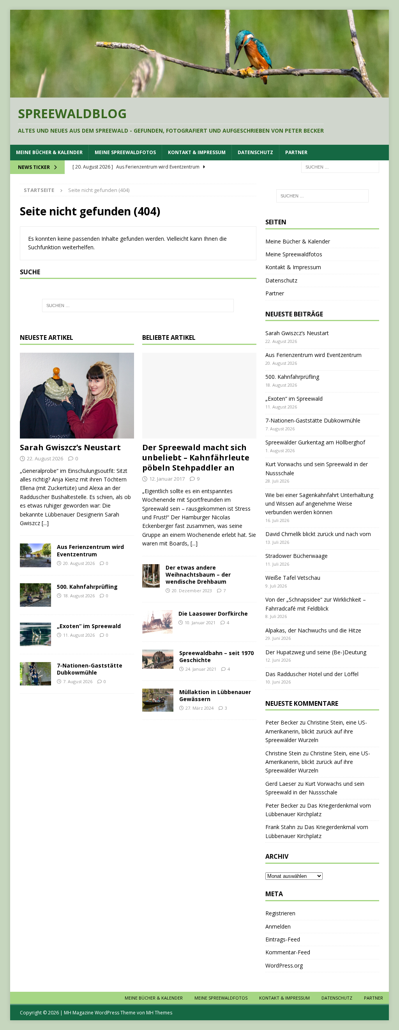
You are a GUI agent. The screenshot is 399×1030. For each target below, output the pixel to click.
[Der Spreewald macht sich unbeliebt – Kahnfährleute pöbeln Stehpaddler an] (199, 396)
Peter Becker (281, 722)
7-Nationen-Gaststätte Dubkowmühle (89, 669)
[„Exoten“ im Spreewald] (35, 634)
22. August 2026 (45, 458)
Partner (296, 152)
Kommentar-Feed (287, 952)
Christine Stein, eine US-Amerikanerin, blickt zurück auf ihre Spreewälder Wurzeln (316, 731)
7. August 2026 (77, 681)
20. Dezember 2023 (192, 590)
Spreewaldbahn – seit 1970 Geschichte (216, 656)
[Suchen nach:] (340, 166)
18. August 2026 (79, 595)
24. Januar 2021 (200, 669)
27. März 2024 (199, 708)
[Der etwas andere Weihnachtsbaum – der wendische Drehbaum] (151, 576)
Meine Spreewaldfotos (125, 152)
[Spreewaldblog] (199, 93)
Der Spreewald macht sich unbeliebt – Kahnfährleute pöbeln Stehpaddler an (195, 457)
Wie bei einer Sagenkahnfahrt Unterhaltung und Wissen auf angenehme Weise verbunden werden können (319, 503)
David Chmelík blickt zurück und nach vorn (318, 534)
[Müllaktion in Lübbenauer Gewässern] (157, 700)
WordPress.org (284, 965)
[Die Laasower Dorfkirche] (157, 622)
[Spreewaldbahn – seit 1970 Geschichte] (157, 659)
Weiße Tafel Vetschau (292, 577)
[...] (45, 523)
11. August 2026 (79, 635)
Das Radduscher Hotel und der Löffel (311, 674)
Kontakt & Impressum (197, 152)
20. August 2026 (79, 563)
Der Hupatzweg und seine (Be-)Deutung (315, 652)
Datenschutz (255, 152)
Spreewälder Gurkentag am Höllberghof (315, 442)
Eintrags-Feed (282, 939)
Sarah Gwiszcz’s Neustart (70, 447)
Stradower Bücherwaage (296, 555)
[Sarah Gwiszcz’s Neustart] (77, 396)
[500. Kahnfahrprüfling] (35, 595)
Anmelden (278, 926)
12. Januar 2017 (167, 478)
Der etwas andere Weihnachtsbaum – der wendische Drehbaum (198, 574)
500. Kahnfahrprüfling (87, 586)
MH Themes (159, 1012)
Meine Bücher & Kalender (49, 152)
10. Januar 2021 (200, 622)
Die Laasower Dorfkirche (213, 613)
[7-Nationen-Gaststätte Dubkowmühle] (35, 673)
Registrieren (280, 913)
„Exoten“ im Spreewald (89, 626)
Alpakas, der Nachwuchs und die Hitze (313, 630)
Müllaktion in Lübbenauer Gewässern (215, 695)
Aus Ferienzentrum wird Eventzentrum (90, 550)
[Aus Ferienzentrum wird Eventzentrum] (35, 555)
